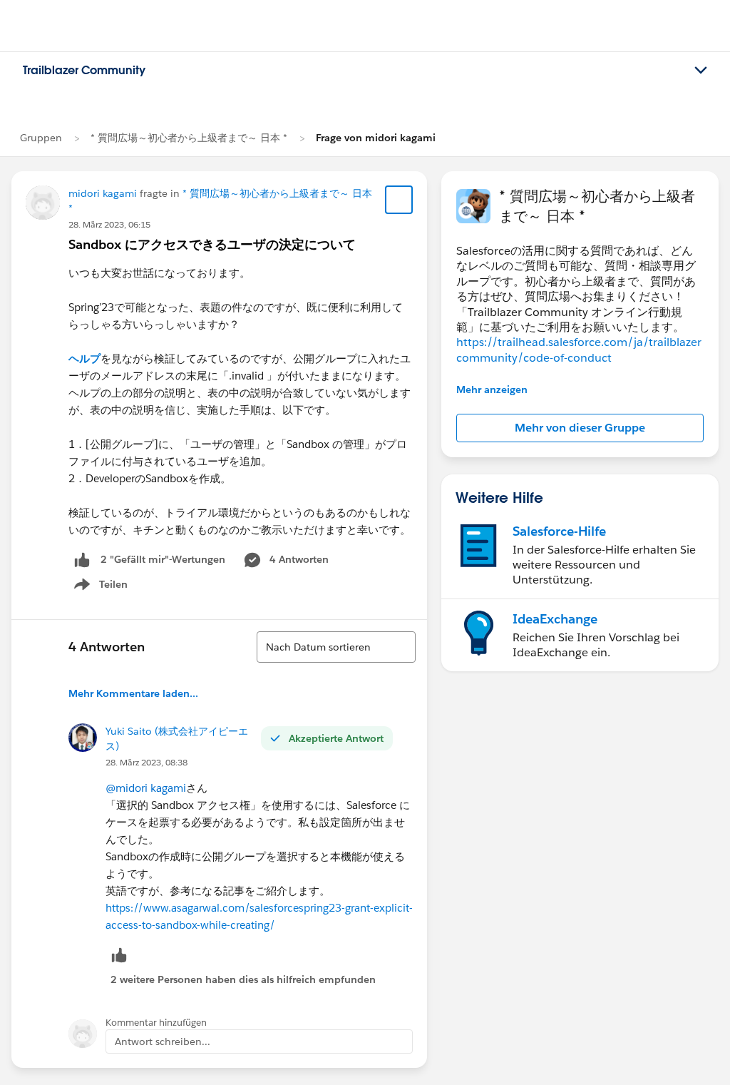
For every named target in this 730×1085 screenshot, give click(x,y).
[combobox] (336, 647)
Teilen (99, 587)
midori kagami (102, 193)
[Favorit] (399, 200)
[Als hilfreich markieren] (119, 954)
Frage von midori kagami (376, 137)
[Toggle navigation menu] (701, 70)
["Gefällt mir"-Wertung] (82, 559)
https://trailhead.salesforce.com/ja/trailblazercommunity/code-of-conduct (578, 350)
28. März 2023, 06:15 (109, 224)
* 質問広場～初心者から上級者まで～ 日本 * (189, 137)
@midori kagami (146, 788)
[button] (580, 428)
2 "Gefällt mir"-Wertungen (163, 559)
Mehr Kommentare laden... (133, 693)
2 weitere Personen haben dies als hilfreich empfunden (243, 979)
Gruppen (41, 137)
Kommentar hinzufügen (156, 1023)
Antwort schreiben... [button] (162, 1041)
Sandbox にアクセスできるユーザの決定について (212, 244)
